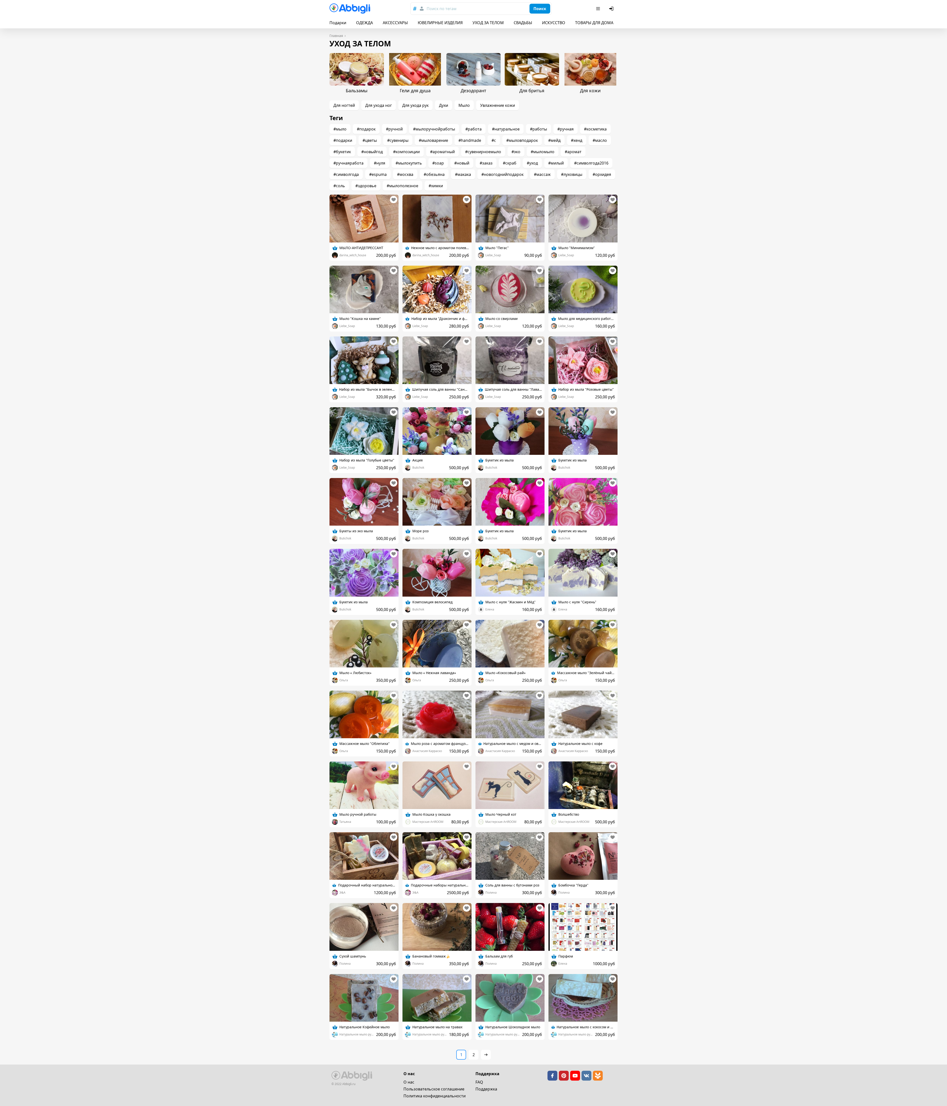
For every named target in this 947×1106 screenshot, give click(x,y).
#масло (600, 140)
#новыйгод (372, 151)
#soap (438, 163)
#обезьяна (434, 174)
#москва (405, 174)
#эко (515, 151)
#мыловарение (433, 140)
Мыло (464, 105)
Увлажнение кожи (497, 105)
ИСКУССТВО (553, 22)
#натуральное (506, 129)
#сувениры (397, 140)
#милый (556, 163)
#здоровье (365, 185)
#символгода (346, 174)
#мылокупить (409, 163)
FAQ (479, 1082)
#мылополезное (402, 185)
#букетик (342, 151)
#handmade (469, 140)
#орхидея (602, 174)
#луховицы (571, 174)
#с (494, 140)
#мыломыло (542, 151)
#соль (339, 185)
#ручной (394, 129)
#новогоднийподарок (502, 174)
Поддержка (486, 1089)
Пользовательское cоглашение (433, 1089)
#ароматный (442, 151)
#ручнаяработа (348, 163)
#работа (473, 129)
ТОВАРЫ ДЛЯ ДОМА (594, 22)
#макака (463, 174)
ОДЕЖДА (364, 22)
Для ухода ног (378, 105)
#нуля (379, 163)
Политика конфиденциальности (434, 1096)
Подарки (337, 22)
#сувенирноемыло (483, 151)
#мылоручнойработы (434, 129)
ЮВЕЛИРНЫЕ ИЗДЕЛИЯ (440, 22)
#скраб (509, 163)
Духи (443, 105)
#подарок (366, 129)
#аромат (573, 151)
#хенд (576, 140)
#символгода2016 (591, 163)
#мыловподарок (522, 140)
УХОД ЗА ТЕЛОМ (488, 22)
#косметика (595, 129)
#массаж (542, 174)
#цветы (370, 140)
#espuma (378, 174)
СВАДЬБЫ (523, 22)
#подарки (342, 140)
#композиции (406, 151)
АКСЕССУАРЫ (395, 22)
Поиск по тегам (441, 8)
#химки (436, 185)
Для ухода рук (415, 105)
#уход (532, 163)
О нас (408, 1082)
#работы (538, 129)
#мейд (554, 140)
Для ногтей (344, 105)
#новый (461, 163)
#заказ (486, 163)
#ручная (565, 129)
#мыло (339, 129)
